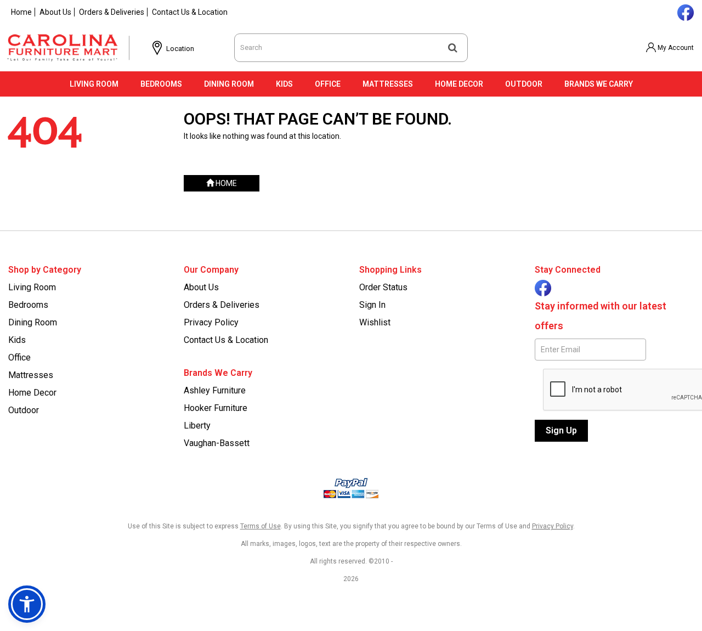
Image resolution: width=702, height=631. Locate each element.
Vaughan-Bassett (217, 443)
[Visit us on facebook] (684, 11)
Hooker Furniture (215, 408)
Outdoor (523, 84)
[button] (670, 48)
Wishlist (374, 322)
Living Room (94, 84)
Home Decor (459, 84)
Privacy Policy (211, 322)
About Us (55, 12)
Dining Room (229, 84)
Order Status (383, 287)
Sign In (372, 305)
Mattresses (388, 84)
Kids (284, 84)
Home (21, 12)
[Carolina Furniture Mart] (72, 48)
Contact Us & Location (190, 12)
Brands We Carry (598, 84)
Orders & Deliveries (111, 12)
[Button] (453, 47)
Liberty (197, 425)
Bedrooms (161, 84)
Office (328, 84)
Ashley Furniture (215, 390)
